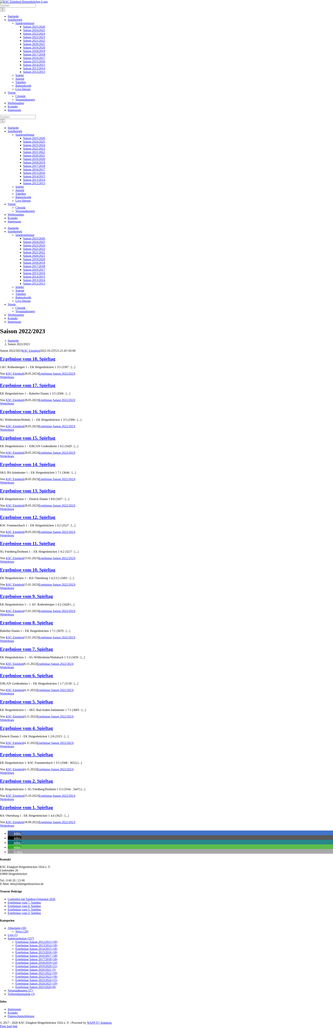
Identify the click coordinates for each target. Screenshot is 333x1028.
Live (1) (13, 935)
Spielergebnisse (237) (21, 938)
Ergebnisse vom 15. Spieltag (27, 437)
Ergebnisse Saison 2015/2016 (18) (36, 952)
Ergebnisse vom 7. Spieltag (26, 649)
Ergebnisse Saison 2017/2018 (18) (36, 959)
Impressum (14, 1009)
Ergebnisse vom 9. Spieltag (26, 596)
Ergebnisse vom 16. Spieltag (27, 411)
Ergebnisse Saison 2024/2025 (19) (36, 983)
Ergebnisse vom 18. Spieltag (27, 358)
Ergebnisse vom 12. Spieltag (27, 517)
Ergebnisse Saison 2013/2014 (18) (36, 945)
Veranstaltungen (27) (20, 990)
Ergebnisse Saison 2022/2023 (57, 373)
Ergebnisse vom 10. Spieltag (27, 569)
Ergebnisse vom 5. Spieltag (26, 701)
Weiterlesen (7, 377)
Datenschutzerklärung (21, 1016)
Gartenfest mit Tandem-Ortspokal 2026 (31, 899)
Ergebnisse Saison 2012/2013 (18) (36, 942)
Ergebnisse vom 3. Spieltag (26, 754)
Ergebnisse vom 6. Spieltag (26, 675)
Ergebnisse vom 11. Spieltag (27, 543)
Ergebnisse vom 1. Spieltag (26, 807)
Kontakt (13, 1012)
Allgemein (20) (17, 928)
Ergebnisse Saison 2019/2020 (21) (36, 966)
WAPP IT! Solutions (99, 1022)
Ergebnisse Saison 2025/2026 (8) (35, 987)
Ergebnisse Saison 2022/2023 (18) (36, 976)
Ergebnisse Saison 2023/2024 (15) (36, 980)
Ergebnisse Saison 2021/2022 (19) (36, 973)
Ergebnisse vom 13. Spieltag (27, 490)
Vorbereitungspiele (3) (21, 994)
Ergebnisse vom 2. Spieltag (26, 780)
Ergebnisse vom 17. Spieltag (27, 385)
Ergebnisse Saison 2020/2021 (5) (35, 969)
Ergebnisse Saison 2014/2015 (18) (36, 948)
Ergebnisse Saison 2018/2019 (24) (36, 962)
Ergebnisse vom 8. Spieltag (26, 622)
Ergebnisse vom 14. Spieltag (27, 464)
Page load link (8, 1026)
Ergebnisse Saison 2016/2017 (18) (36, 955)
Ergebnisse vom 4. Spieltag (26, 728)
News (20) (21, 931)
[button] (14, 833)
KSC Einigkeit (31, 350)
